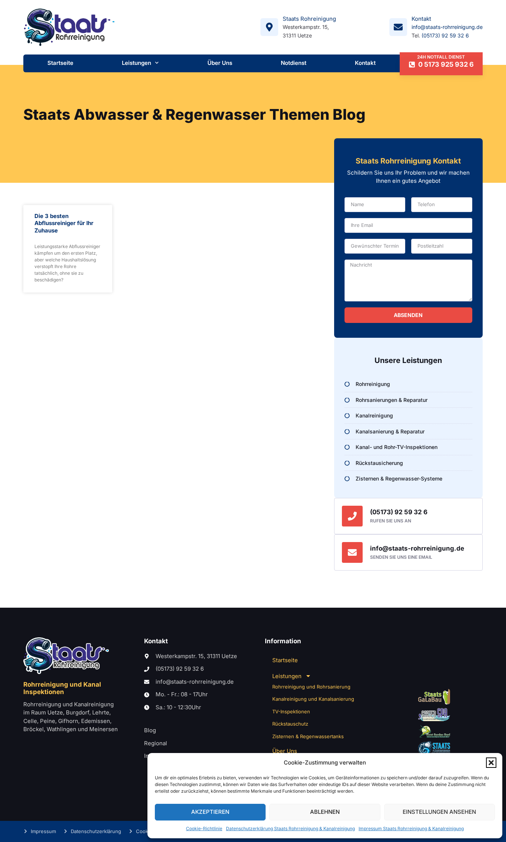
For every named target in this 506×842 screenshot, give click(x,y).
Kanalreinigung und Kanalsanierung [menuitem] (313, 699)
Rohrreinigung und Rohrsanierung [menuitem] (311, 687)
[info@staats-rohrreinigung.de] (352, 552)
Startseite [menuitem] (285, 660)
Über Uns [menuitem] (284, 751)
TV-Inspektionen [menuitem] (291, 711)
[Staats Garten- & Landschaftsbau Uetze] (434, 696)
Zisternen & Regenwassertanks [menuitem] (308, 736)
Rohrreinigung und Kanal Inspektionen (62, 688)
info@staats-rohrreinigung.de (447, 27)
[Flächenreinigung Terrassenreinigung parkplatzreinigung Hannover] (434, 748)
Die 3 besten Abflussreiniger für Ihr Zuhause (63, 223)
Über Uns (219, 62)
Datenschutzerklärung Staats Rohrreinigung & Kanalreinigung (290, 828)
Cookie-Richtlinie (204, 828)
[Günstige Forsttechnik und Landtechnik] (434, 731)
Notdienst (293, 62)
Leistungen (136, 62)
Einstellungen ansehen (439, 811)
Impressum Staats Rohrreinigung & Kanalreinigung (411, 828)
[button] (491, 762)
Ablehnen (325, 811)
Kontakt (365, 62)
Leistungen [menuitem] (287, 676)
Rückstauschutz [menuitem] (290, 724)
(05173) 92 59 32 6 (445, 35)
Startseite (60, 62)
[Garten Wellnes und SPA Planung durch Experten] (434, 714)
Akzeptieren (210, 811)
